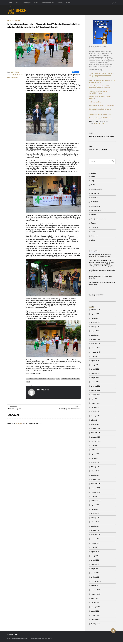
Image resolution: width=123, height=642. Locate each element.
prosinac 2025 (95, 343)
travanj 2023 (95, 467)
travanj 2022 (95, 517)
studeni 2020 (95, 585)
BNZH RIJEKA (95, 198)
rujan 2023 (94, 445)
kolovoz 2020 (95, 594)
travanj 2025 (95, 373)
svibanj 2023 (95, 462)
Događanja (60, 2)
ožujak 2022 (95, 522)
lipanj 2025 (94, 365)
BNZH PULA (95, 193)
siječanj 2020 (95, 624)
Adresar (68, 2)
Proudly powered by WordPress (17, 638)
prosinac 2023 (95, 433)
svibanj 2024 (95, 411)
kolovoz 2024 (95, 403)
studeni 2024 (95, 390)
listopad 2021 (95, 543)
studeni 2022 (95, 488)
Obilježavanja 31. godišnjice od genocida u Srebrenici (102, 283)
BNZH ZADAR (95, 206)
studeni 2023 (95, 437)
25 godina (51, 378)
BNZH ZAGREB (96, 210)
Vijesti (93, 240)
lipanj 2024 (94, 407)
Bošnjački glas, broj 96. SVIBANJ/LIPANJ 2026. (102, 271)
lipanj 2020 (95, 602)
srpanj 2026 (95, 314)
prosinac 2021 (95, 534)
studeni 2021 (95, 539)
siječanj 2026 (95, 339)
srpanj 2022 (95, 505)
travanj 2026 (95, 326)
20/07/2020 (15, 72)
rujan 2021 (94, 547)
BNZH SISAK (95, 202)
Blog (92, 181)
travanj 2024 (95, 416)
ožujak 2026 (95, 331)
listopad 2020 (95, 590)
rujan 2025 (94, 356)
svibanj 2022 (95, 513)
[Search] (114, 2)
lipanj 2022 (94, 509)
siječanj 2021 (95, 577)
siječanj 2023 (95, 479)
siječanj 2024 (95, 428)
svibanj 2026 (95, 322)
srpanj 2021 (95, 551)
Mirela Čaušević (17, 75)
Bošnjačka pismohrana (47, 2)
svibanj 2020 (95, 607)
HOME (11, 2)
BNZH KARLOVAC (96, 189)
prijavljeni (19, 423)
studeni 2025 (95, 348)
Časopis (93, 223)
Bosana (36, 2)
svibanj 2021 (95, 560)
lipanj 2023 (94, 458)
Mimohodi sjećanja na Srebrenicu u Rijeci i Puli (100, 277)
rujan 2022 (94, 496)
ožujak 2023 (95, 471)
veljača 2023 (95, 475)
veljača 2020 (95, 619)
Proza (93, 232)
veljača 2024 (95, 424)
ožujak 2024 (95, 420)
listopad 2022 (95, 492)
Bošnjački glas (27, 2)
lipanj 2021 (94, 556)
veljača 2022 (95, 526)
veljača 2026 (95, 335)
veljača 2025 (95, 382)
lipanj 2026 (94, 318)
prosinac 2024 (96, 386)
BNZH (17, 2)
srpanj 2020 (95, 598)
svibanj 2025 (95, 369)
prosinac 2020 (96, 581)
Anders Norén (47, 638)
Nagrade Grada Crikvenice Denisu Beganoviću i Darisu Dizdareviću (100, 255)
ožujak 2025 (95, 377)
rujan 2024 (94, 399)
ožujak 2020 (95, 615)
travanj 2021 (95, 564)
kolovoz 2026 (95, 309)
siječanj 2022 (95, 530)
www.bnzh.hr (93, 121)
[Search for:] (102, 161)
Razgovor (94, 236)
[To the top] (113, 630)
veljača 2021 (95, 573)
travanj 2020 (95, 611)
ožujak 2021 (95, 568)
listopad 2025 (95, 352)
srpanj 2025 (95, 360)
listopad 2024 (95, 394)
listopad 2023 (95, 441)
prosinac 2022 (95, 484)
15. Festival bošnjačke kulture (36, 378)
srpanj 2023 (95, 454)
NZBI (28, 381)
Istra (58, 378)
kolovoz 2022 (95, 501)
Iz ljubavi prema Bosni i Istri (70, 378)
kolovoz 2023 (95, 450)
